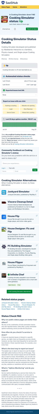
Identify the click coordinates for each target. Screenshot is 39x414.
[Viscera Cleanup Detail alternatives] (4, 202)
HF (4, 217)
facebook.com (27, 136)
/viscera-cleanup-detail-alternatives (13, 200)
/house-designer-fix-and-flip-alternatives (15, 226)
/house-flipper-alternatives (10, 260)
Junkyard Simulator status (10, 303)
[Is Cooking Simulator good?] (15, 29)
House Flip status (14, 305)
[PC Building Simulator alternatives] (4, 246)
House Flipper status (8, 309)
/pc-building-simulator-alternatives (13, 244)
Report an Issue (32, 29)
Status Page (9, 411)
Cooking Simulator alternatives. (24, 144)
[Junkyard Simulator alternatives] (4, 192)
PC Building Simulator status (23, 307)
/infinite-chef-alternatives (10, 272)
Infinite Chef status (24, 309)
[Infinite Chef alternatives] (4, 275)
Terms (31, 411)
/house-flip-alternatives (9, 214)
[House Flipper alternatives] (4, 263)
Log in (4, 168)
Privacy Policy (24, 411)
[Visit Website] (36, 191)
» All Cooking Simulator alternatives (19, 291)
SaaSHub (17, 411)
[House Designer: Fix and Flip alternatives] (4, 229)
